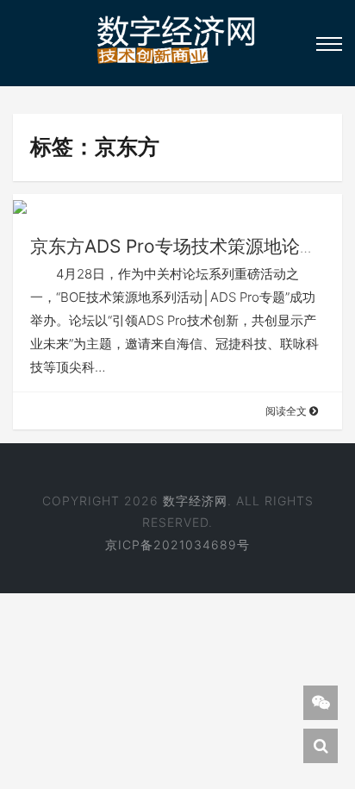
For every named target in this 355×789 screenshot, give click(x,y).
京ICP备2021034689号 (177, 544)
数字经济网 (195, 500)
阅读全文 (287, 410)
